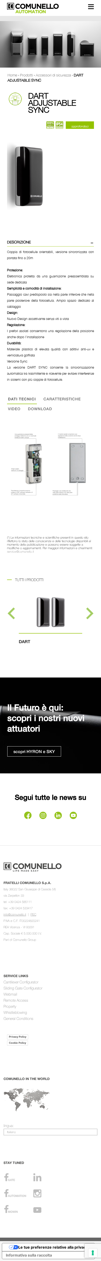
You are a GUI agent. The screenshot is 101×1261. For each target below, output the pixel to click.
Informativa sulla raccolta (29, 1255)
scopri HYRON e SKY (34, 751)
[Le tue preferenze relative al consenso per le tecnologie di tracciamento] (92, 1252)
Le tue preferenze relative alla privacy (53, 1247)
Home (12, 75)
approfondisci (80, 126)
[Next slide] (89, 613)
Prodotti (26, 75)
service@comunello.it (20, 551)
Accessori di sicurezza (53, 75)
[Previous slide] (12, 613)
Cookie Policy (17, 1042)
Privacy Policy (17, 1036)
